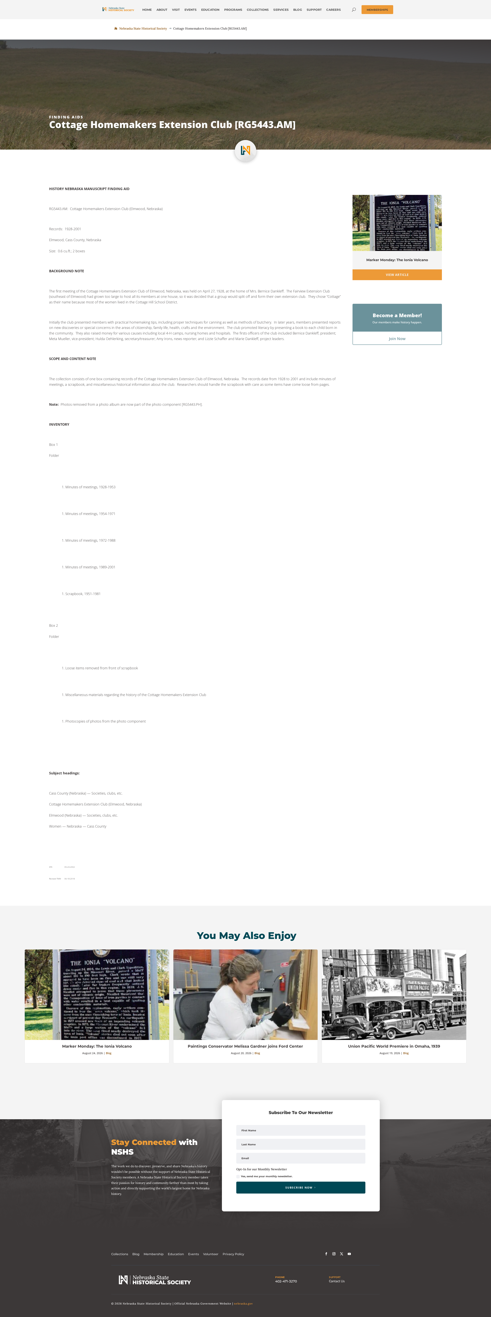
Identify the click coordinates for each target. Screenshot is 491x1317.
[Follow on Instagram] (334, 1254)
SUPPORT (335, 1277)
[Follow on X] (342, 1254)
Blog (108, 1053)
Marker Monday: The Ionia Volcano (397, 260)
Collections (119, 1254)
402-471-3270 (286, 1281)
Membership (154, 1254)
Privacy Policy (233, 1254)
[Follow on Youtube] (349, 1254)
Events (193, 1254)
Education (176, 1254)
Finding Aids (66, 117)
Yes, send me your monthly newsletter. (266, 1176)
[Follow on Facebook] (326, 1254)
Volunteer (210, 1254)
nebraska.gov (243, 1303)
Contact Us (337, 1281)
